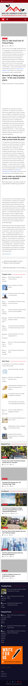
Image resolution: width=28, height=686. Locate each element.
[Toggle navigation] (7, 19)
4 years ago (6, 464)
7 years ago (6, 45)
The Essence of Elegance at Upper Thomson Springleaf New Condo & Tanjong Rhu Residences (12, 509)
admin (12, 45)
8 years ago (6, 486)
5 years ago (6, 578)
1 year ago (5, 535)
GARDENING (5, 38)
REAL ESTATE (5, 504)
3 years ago (6, 556)
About (2, 671)
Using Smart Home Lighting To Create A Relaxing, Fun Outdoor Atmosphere (13, 262)
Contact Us (3, 674)
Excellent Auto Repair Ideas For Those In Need (13, 267)
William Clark (15, 513)
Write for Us (4, 676)
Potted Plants (8, 254)
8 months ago (6, 513)
